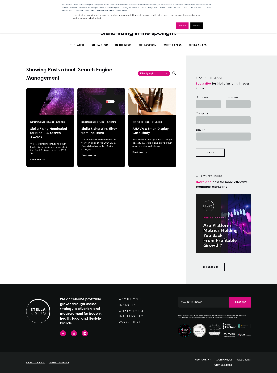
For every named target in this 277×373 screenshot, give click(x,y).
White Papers (173, 45)
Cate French (137, 122)
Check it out (210, 267)
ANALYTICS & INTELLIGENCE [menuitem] (132, 313)
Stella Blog (100, 45)
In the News (123, 45)
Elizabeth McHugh (37, 122)
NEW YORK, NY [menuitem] (203, 360)
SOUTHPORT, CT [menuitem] (224, 360)
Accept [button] (182, 25)
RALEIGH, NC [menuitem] (244, 360)
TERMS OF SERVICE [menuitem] (59, 362)
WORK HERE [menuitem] (130, 322)
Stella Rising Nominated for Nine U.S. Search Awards (48, 133)
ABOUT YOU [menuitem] (130, 299)
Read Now (35, 159)
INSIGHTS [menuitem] (127, 305)
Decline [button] (196, 25)
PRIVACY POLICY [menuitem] (35, 362)
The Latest (77, 45)
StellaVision (147, 45)
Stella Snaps (198, 45)
